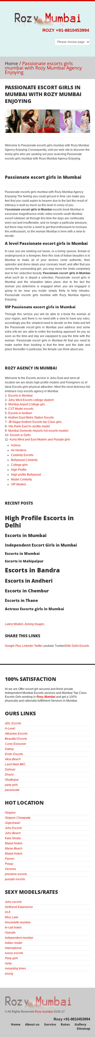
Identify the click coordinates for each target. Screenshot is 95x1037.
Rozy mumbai (44, 1011)
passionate (12, 790)
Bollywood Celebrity (24, 460)
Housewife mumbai (17, 922)
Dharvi (9, 774)
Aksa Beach (13, 759)
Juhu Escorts (13, 828)
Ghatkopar (12, 779)
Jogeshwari (12, 823)
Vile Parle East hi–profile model (29, 426)
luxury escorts (14, 953)
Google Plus (13, 646)
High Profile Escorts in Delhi (39, 521)
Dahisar (10, 769)
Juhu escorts (13, 902)
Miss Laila (11, 917)
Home (11, 63)
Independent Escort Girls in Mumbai (41, 545)
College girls (19, 465)
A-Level (10, 728)
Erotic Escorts (14, 754)
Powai (9, 864)
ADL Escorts (13, 723)
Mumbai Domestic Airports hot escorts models (38, 430)
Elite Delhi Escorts (77, 646)
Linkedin (27, 646)
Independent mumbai (19, 937)
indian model (13, 943)
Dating (9, 749)
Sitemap (83, 1028)
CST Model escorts (20, 408)
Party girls (11, 958)
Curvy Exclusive (15, 744)
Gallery (80, 1024)
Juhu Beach (13, 833)
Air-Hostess (18, 450)
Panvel (9, 858)
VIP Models (18, 484)
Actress (16, 445)
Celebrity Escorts (22, 455)
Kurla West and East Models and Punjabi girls (40, 439)
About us (32, 1024)
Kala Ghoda (13, 838)
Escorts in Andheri (20, 413)
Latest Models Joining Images (24, 624)
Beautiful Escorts (16, 738)
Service (50, 1024)
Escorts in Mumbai (20, 395)
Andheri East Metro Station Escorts (31, 417)
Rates (65, 1024)
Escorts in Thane (21, 600)
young (9, 973)
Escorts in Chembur (27, 591)
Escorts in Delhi (20, 435)
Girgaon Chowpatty (17, 817)
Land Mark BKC (15, 764)
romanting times (15, 968)
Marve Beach (13, 848)
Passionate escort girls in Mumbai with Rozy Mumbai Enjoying (43, 94)
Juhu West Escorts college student (31, 400)
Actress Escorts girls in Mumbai (34, 608)
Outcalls (10, 932)
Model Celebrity (21, 479)
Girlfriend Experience (19, 907)
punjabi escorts (15, 879)
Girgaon (10, 812)
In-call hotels (13, 927)
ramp (8, 963)
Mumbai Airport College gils (26, 404)
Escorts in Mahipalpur (24, 561)
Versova (10, 869)
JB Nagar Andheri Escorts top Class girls (35, 422)
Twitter (38, 646)
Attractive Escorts (16, 733)
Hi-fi (7, 912)
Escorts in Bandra (32, 570)
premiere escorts (16, 874)
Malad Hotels (13, 843)
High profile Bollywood (26, 474)
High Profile (19, 469)
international (13, 948)
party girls (11, 785)
